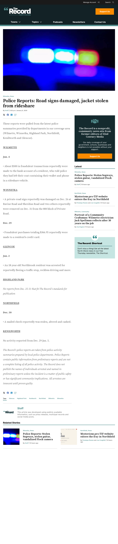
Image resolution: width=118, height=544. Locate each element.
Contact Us (100, 22)
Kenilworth (32, 398)
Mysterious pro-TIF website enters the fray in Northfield (92, 198)
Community (85, 211)
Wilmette (51, 398)
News (12, 96)
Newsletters (79, 22)
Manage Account (89, 2)
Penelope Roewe (82, 203)
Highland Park (22, 398)
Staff (7, 110)
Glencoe (11, 398)
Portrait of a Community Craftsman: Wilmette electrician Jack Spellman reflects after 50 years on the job (94, 219)
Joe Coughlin (95, 203)
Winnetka (6, 96)
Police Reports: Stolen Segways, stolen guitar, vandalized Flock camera (94, 178)
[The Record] (17, 11)
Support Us (105, 11)
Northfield (42, 398)
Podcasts (58, 22)
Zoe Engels (80, 227)
